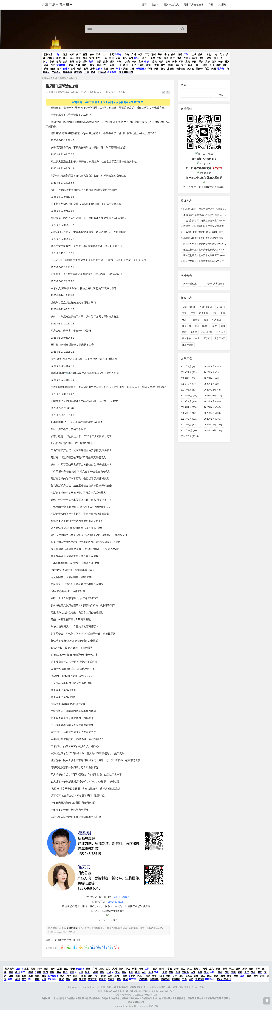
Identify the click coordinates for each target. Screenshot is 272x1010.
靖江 (85, 58)
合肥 (99, 61)
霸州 (125, 65)
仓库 (184, 319)
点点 (98, 948)
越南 (163, 68)
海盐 (179, 58)
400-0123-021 (126, 72)
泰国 (156, 68)
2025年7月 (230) (189, 407)
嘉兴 (144, 58)
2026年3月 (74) (188, 384)
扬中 (98, 58)
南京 (124, 58)
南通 (58, 58)
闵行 (78, 54)
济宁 (183, 65)
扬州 (91, 58)
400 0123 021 (122, 897)
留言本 (155, 4)
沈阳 (170, 65)
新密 (174, 61)
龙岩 (92, 68)
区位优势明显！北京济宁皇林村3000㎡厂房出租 (206, 261)
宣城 (141, 61)
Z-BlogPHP (131, 1006)
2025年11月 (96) (189, 395)
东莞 (140, 54)
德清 (209, 58)
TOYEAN (153, 1006)
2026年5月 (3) (188, 378)
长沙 (220, 61)
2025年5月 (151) (189, 413)
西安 (53, 65)
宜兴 (65, 58)
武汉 (181, 61)
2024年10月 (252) (213, 430)
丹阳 (105, 58)
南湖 (166, 58)
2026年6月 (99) (211, 372)
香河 (99, 65)
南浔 (216, 58)
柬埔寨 (170, 68)
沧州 (205, 65)
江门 (147, 54)
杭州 (194, 58)
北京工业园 (219, 338)
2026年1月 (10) (188, 389)
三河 (119, 65)
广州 (133, 54)
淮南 (134, 61)
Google (116, 948)
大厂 (105, 65)
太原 (156, 65)
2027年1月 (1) (188, 366)
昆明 (105, 68)
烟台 (53, 68)
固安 (92, 65)
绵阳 (189, 65)
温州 (85, 61)
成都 (207, 61)
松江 (72, 54)
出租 (223, 313)
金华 (78, 61)
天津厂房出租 (206, 307)
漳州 (79, 68)
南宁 (112, 68)
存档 (210, 4)
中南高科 (56, 72)
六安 (127, 61)
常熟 (208, 54)
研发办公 (220, 332)
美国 (213, 68)
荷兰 (207, 68)
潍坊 (218, 65)
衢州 (72, 61)
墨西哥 (199, 68)
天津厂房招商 (188, 307)
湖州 (201, 58)
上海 (57, 54)
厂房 (193, 313)
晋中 (163, 65)
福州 (72, 68)
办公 (223, 326)
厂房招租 (216, 319)
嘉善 (152, 58)
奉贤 (111, 54)
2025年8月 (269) (212, 401)
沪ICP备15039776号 (164, 991)
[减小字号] (168, 92)
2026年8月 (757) (212, 366)
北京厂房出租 (201, 326)
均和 (93, 72)
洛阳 (168, 61)
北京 (71, 65)
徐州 (131, 58)
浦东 (92, 54)
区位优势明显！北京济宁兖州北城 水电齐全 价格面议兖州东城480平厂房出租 (221, 244)
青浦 (85, 54)
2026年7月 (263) (189, 372)
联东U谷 (78, 72)
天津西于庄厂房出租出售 (67, 940)
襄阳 (194, 61)
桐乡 (172, 58)
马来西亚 (180, 68)
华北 (197, 338)
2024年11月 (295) (189, 430)
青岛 (59, 68)
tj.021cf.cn (125, 987)
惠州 (153, 54)
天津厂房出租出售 (194, 4)
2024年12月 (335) (213, 424)
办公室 (194, 332)
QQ (74, 948)
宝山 (98, 54)
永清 (112, 65)
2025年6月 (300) (212, 407)
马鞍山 (119, 61)
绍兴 (58, 61)
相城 (50, 58)
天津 (77, 65)
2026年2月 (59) (211, 384)
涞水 (148, 65)
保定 (133, 65)
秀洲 (186, 58)
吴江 (189, 968)
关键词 (222, 4)
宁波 (52, 61)
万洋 (86, 72)
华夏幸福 (67, 72)
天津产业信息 (171, 4)
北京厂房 (186, 326)
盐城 (194, 54)
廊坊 (84, 65)
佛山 (173, 54)
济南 (177, 65)
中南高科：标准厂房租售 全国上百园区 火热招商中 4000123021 (107, 102)
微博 (62, 948)
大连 (132, 68)
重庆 (201, 61)
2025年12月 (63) (212, 389)
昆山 (222, 54)
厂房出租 (195, 319)
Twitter (110, 948)
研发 (214, 326)
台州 (65, 61)
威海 (46, 68)
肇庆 (160, 54)
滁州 (112, 61)
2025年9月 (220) (189, 401)
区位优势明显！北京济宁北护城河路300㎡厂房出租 (208, 249)
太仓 (215, 54)
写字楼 (207, 338)
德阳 (214, 61)
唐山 (212, 65)
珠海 (127, 54)
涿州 (142, 65)
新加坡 (190, 68)
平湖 (159, 58)
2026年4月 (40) (211, 378)
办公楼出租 (206, 332)
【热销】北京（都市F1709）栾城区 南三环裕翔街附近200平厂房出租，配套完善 (223, 232)
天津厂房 (221, 307)
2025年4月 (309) (212, 413)
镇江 (72, 58)
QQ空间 (80, 948)
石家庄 (197, 65)
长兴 (109, 972)
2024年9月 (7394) (190, 436)
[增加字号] (163, 92)
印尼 (149, 68)
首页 (144, 4)
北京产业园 (187, 344)
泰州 (78, 58)
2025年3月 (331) (189, 419)
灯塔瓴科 (143, 979)
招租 (206, 319)
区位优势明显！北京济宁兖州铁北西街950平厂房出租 (209, 255)
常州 (111, 58)
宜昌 (187, 61)
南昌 (154, 61)
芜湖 (105, 61)
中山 (166, 54)
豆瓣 (86, 948)
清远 (180, 54)
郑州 (161, 61)
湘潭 (46, 65)
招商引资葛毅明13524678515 (63, 92)
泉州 (86, 68)
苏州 (200, 54)
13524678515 (115, 901)
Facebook (104, 948)
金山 (105, 54)
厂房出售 (203, 313)
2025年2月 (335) (212, 419)
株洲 (227, 61)
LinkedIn (92, 948)
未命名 (63, 77)
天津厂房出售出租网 (57, 5)
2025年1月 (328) (189, 424)
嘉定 (65, 54)
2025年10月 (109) (213, 395)
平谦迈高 (102, 72)
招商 (184, 332)
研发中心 (186, 338)
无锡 (118, 58)
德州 (225, 65)
